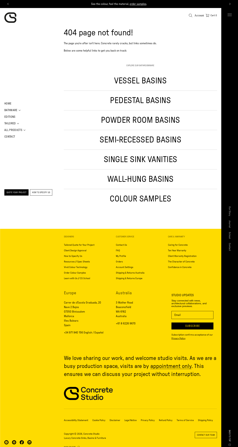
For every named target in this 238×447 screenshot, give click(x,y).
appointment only (170, 366)
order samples (138, 4)
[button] (190, 15)
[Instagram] (6, 442)
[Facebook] (22, 442)
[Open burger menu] (230, 15)
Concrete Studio (91, 434)
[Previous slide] (8, 4)
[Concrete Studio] (10, 17)
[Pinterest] (14, 442)
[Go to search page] (190, 15)
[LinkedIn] (29, 442)
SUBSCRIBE (192, 326)
